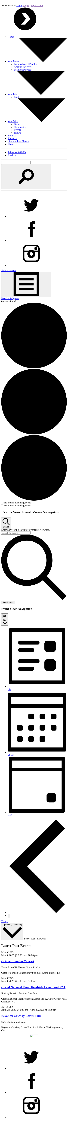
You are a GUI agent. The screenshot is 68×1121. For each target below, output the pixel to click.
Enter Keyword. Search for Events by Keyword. (25, 529)
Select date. (30, 938)
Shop (10, 144)
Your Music (13, 61)
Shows (17, 132)
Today (4, 921)
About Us (12, 138)
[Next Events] (9, 915)
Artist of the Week (23, 67)
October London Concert (17, 961)
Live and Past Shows (18, 141)
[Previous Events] (37, 912)
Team (16, 124)
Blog (16, 97)
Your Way (13, 121)
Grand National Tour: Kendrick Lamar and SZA (33, 987)
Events (17, 130)
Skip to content (8, 270)
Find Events (8, 602)
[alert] (34, 502)
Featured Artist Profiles (25, 64)
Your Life (12, 94)
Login (19, 5)
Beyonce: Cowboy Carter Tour (21, 1015)
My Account (37, 5)
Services (12, 135)
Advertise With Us (17, 152)
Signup (26, 5)
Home (11, 36)
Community (20, 127)
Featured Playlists (22, 69)
